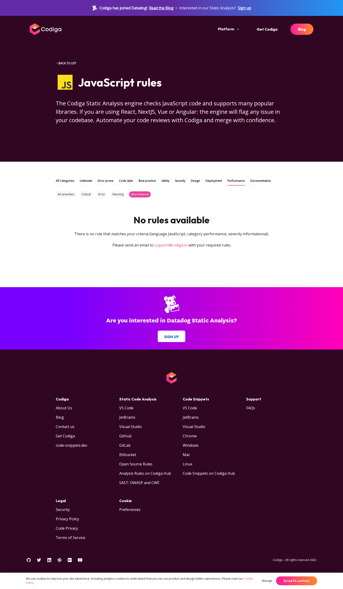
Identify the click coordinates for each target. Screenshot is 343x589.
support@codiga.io (170, 245)
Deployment (214, 181)
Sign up (244, 8)
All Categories (65, 181)
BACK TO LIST (67, 63)
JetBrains (127, 417)
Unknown (86, 181)
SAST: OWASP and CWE (139, 482)
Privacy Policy (67, 518)
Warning (117, 194)
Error (101, 194)
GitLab (125, 445)
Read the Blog (161, 8)
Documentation (260, 181)
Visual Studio (130, 426)
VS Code (126, 408)
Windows (191, 445)
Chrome (190, 436)
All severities (66, 194)
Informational (140, 194)
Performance (236, 181)
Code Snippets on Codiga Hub (209, 473)
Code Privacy (67, 528)
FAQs (250, 408)
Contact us (65, 426)
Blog (302, 29)
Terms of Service (70, 537)
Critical (86, 194)
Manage (267, 581)
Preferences (129, 509)
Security (180, 181)
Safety (165, 181)
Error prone (105, 181)
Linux (187, 464)
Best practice (147, 181)
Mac (186, 454)
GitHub (125, 436)
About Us (64, 408)
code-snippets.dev (71, 445)
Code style (126, 181)
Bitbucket (127, 454)
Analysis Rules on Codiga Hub (145, 473)
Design (195, 181)
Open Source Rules (135, 464)
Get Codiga (267, 29)
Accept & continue (297, 580)
